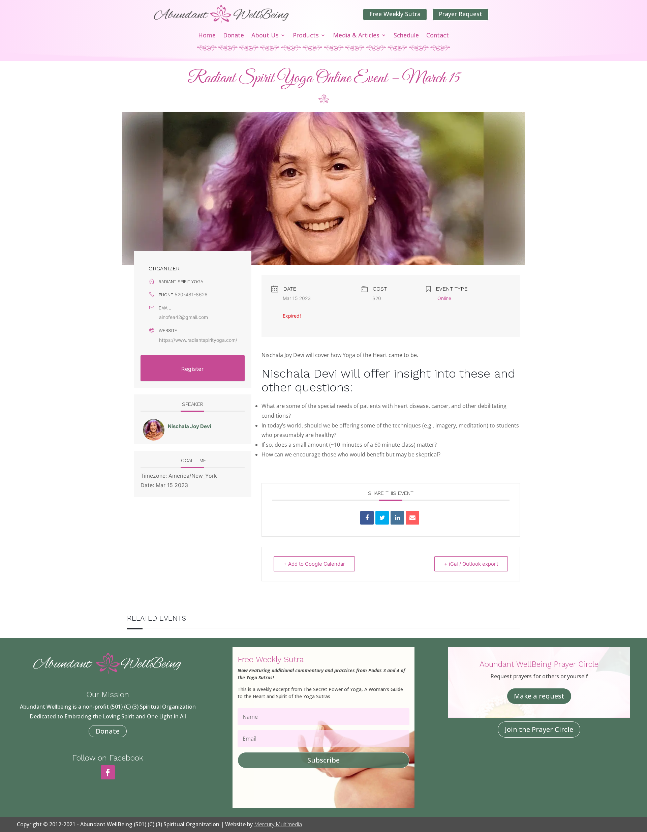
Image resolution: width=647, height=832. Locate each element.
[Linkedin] (397, 518)
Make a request (539, 696)
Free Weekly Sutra (395, 14)
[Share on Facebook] (367, 518)
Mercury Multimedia (278, 824)
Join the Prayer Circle (539, 729)
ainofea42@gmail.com (183, 317)
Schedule (406, 36)
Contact (437, 36)
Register (192, 368)
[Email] (412, 518)
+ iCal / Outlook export (471, 564)
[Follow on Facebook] (108, 772)
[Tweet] (382, 518)
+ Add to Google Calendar (314, 564)
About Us (265, 36)
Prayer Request (460, 14)
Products (306, 36)
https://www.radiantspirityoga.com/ (198, 340)
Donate (233, 36)
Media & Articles (356, 36)
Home (207, 36)
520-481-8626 (191, 294)
